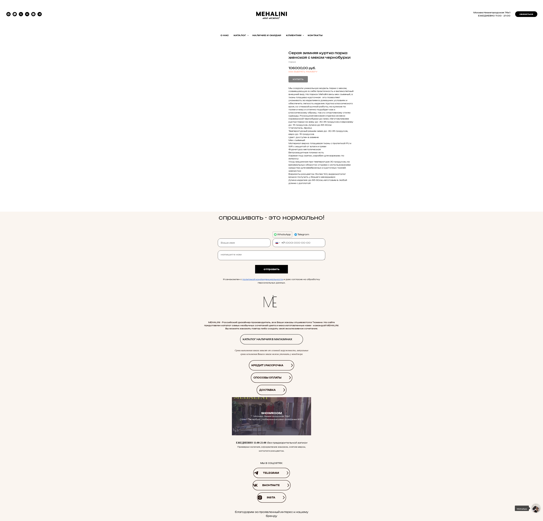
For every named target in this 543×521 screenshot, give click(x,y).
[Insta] (33, 14)
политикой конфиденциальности (262, 279)
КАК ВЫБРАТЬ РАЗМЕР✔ (303, 71)
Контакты (315, 35)
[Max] (8, 14)
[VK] (27, 14)
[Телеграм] (39, 14)
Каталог (240, 35)
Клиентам (294, 35)
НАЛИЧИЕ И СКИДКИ (266, 35)
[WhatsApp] (15, 14)
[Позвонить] (21, 14)
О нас (224, 35)
